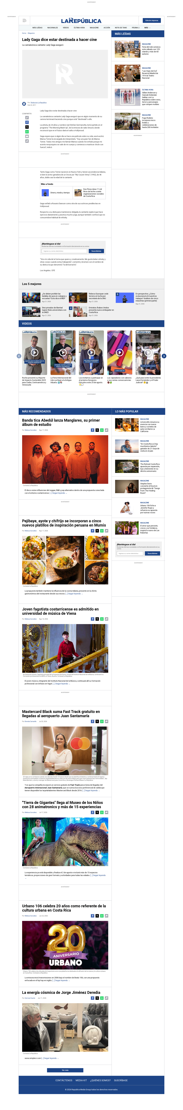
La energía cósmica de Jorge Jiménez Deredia (61, 992)
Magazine (31, 33)
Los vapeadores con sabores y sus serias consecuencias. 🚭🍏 (119, 380)
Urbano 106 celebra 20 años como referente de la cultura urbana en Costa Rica (64, 908)
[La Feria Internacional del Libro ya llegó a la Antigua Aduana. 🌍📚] (63, 352)
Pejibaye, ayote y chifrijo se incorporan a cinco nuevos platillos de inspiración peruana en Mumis (64, 523)
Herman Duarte (30, 998)
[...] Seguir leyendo (57, 493)
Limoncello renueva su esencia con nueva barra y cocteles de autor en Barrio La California (149, 426)
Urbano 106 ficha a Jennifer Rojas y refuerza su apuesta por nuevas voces (148, 509)
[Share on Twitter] (27, 127)
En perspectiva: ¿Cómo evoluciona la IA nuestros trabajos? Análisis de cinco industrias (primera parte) (147, 297)
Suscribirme (96, 251)
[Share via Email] (27, 136)
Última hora (147, 90)
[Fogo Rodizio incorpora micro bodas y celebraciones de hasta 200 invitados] (127, 121)
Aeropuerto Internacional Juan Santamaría (43, 788)
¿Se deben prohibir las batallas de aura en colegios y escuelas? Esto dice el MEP (54, 296)
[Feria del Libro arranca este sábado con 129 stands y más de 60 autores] (127, 49)
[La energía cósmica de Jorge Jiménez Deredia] (65, 1027)
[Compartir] (27, 141)
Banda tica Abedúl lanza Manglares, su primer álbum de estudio (61, 422)
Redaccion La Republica (38, 102)
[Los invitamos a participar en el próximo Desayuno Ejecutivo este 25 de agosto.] (91, 352)
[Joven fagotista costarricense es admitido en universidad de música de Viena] (65, 648)
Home (24, 33)
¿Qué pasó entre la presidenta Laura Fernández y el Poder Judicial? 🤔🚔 (148, 380)
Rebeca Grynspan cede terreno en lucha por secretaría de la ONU (98, 296)
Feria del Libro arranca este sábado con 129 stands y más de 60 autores (151, 50)
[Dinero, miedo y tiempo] (45, 192)
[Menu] (25, 20)
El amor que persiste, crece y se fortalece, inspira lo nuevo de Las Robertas (149, 529)
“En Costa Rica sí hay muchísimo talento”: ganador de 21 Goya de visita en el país (149, 447)
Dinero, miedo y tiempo (60, 193)
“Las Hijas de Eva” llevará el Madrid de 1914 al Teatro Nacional (150, 74)
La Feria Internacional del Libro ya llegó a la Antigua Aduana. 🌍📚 (61, 380)
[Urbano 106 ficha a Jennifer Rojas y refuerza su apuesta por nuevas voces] (127, 507)
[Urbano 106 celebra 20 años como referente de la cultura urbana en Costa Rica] (65, 945)
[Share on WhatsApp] (27, 131)
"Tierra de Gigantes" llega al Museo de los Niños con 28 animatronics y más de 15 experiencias (62, 805)
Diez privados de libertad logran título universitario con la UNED (54, 310)
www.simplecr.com (33, 1058)
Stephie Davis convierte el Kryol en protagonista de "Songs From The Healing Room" (150, 488)
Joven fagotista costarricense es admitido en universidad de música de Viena (60, 611)
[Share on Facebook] (27, 122)
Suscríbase (121, 1080)
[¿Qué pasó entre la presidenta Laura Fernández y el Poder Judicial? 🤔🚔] (148, 352)
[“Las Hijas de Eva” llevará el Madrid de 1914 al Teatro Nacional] (127, 73)
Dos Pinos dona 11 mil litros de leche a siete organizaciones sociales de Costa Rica (93, 192)
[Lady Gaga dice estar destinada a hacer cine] (65, 74)
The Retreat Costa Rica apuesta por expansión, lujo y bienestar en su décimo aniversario (150, 467)
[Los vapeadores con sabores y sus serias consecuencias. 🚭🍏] (119, 352)
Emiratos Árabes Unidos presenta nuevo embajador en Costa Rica (101, 310)
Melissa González (31, 430)
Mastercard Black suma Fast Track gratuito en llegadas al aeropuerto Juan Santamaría (61, 714)
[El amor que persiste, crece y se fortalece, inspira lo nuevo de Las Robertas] (127, 528)
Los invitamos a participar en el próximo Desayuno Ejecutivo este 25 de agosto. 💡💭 (91, 381)
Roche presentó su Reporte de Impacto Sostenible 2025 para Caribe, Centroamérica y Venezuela (34, 381)
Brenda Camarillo (30, 721)
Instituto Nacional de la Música (63, 681)
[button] (152, 20)
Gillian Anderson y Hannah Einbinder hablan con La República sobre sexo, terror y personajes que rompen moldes (151, 98)
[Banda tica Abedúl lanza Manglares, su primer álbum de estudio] (65, 459)
